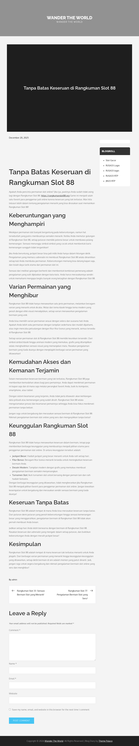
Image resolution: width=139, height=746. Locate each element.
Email (12, 678)
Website (13, 693)
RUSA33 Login (113, 165)
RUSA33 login (112, 170)
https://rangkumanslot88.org (55, 195)
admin (14, 579)
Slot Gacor (111, 160)
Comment (14, 630)
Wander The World (69, 17)
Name (13, 663)
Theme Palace (106, 741)
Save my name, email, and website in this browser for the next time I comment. (51, 710)
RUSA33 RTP (112, 175)
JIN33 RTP (110, 181)
